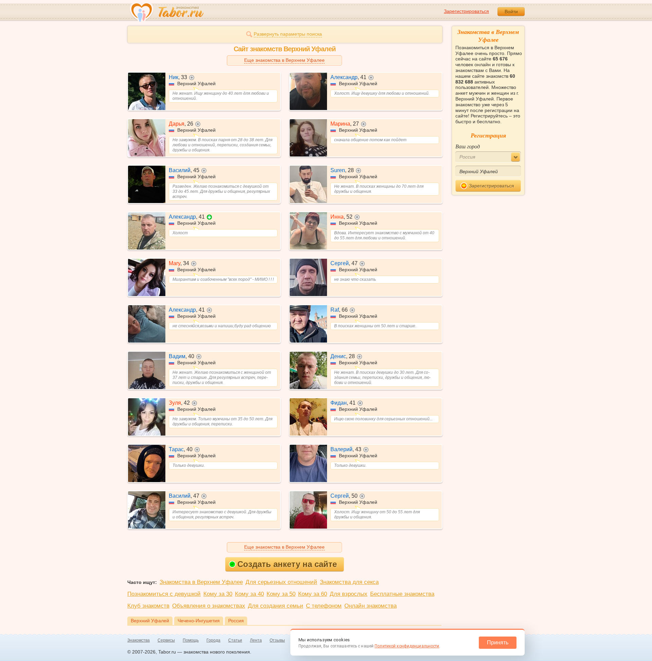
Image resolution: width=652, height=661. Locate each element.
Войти (511, 11)
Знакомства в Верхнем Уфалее (201, 582)
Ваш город (467, 146)
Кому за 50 (281, 594)
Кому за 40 (249, 594)
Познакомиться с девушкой (164, 594)
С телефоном (324, 606)
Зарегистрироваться (466, 11)
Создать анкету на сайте (287, 564)
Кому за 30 (217, 594)
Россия (236, 620)
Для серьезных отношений (281, 582)
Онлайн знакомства (370, 606)
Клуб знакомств (148, 606)
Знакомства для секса (349, 582)
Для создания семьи (275, 606)
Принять (497, 642)
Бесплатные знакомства (402, 594)
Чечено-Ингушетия (199, 620)
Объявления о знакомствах (208, 606)
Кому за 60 (312, 594)
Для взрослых (348, 594)
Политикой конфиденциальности (407, 646)
